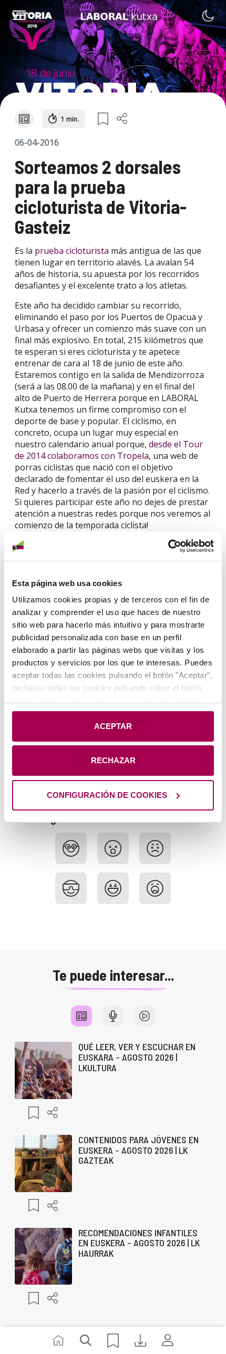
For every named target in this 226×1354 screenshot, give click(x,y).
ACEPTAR (113, 726)
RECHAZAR (113, 760)
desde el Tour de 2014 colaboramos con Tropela (109, 449)
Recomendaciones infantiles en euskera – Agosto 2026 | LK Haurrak (139, 1243)
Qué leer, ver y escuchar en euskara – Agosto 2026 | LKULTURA (137, 1057)
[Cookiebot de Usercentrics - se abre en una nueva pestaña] (168, 546)
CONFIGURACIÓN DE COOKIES (107, 795)
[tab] (81, 1016)
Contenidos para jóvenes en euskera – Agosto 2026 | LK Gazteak (138, 1150)
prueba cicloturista (71, 251)
